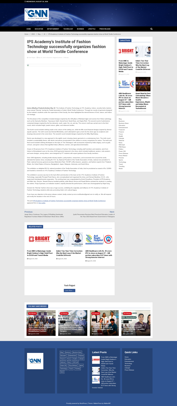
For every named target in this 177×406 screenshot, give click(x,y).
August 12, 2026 (97, 334)
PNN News (122, 147)
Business (80, 29)
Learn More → (69, 290)
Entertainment (53, 29)
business (59, 57)
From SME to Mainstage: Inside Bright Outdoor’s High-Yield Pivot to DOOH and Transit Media (40, 253)
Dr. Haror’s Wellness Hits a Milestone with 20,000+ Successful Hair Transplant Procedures (133, 328)
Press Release (104, 29)
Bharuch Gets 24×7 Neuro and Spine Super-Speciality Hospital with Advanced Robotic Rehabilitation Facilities (41, 328)
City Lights (42, 203)
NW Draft (122, 145)
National (121, 140)
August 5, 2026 (129, 334)
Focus (121, 134)
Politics (121, 149)
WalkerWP (107, 403)
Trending (121, 166)
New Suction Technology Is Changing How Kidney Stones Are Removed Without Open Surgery (71, 328)
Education (39, 29)
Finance (121, 132)
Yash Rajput (32, 57)
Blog (120, 119)
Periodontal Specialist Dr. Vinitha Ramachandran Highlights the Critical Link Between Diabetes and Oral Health (102, 327)
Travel (121, 164)
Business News (124, 123)
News (120, 142)
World (121, 168)
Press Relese (123, 155)
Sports (121, 160)
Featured (122, 130)
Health (121, 136)
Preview (121, 158)
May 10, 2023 (42, 57)
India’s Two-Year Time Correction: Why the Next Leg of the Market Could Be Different (69, 253)
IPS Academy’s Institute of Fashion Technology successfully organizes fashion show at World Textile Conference (69, 201)
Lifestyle (91, 29)
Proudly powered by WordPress (76, 403)
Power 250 (122, 151)
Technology (68, 29)
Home (29, 29)
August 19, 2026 (66, 334)
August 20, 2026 (34, 334)
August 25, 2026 (32, 258)
